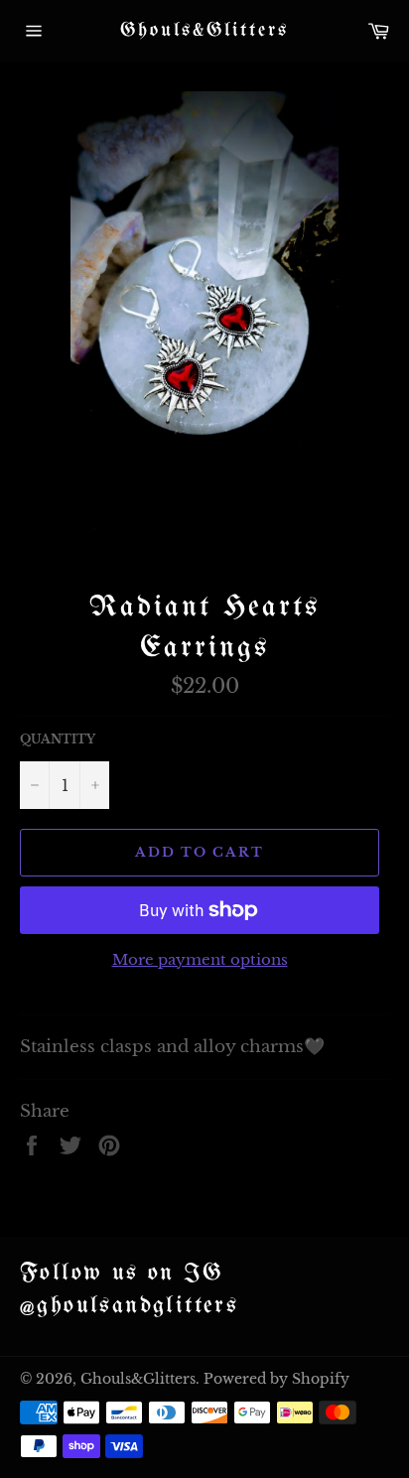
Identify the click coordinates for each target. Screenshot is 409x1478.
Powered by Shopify (276, 1379)
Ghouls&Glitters (204, 30)
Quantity (57, 739)
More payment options (200, 959)
